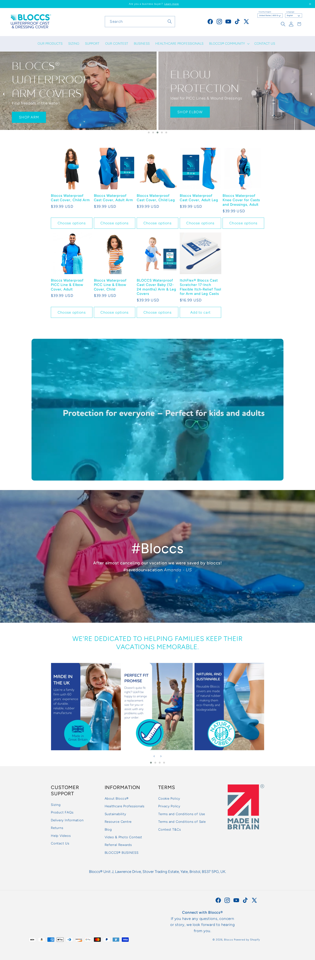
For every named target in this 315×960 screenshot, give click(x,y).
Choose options (72, 223)
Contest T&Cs (169, 830)
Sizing (56, 805)
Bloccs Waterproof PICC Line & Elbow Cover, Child (110, 284)
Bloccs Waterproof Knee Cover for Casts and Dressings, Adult (241, 200)
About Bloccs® (117, 799)
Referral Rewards (118, 845)
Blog (108, 830)
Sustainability (115, 814)
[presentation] (4, 93)
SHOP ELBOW (31, 110)
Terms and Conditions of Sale (182, 822)
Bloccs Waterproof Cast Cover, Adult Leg (199, 197)
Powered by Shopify (247, 939)
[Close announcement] (310, 4)
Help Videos (61, 836)
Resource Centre (118, 822)
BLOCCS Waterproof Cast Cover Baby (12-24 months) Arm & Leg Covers (156, 287)
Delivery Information (67, 820)
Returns (57, 828)
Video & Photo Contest (123, 837)
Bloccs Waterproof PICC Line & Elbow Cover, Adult (67, 284)
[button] (229, 44)
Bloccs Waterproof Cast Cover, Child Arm (70, 197)
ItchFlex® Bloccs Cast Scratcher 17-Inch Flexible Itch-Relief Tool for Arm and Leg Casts (200, 287)
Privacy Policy (169, 806)
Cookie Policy (169, 799)
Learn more (171, 3)
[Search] (169, 21)
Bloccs (228, 939)
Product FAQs (62, 813)
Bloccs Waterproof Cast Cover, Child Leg (156, 197)
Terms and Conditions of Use (181, 814)
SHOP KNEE (188, 110)
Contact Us (60, 843)
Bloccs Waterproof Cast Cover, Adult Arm (113, 197)
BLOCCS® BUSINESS (122, 853)
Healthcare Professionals (125, 806)
